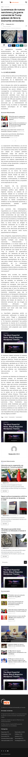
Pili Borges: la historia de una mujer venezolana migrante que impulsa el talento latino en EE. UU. (17, 660)
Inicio (2, 6)
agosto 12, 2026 (13, 121)
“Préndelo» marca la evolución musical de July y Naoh (16, 595)
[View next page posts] (15, 141)
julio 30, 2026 (12, 606)
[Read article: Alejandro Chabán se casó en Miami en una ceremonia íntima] (4, 646)
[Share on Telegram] (17, 45)
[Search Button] (26, 2)
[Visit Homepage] (13, 2)
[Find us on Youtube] (7, 751)
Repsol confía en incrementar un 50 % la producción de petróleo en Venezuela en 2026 (18, 124)
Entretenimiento (5, 738)
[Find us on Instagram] (5, 751)
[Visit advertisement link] (14, 342)
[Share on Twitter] (13, 45)
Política (17, 734)
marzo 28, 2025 (7, 26)
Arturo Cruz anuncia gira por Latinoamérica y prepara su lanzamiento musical (15, 603)
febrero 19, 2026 (21, 131)
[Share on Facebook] (9, 45)
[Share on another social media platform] (25, 45)
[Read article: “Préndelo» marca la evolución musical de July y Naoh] (4, 596)
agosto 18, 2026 (12, 655)
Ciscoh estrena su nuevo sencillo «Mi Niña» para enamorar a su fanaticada (17, 617)
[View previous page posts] (13, 141)
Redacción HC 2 (10, 24)
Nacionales (18, 732)
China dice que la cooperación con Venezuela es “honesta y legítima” (17, 118)
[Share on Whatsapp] (21, 45)
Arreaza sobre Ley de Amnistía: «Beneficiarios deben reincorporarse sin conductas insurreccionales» (12, 135)
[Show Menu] (2, 2)
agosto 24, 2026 (6, 640)
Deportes (3, 732)
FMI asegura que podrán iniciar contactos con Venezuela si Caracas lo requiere (13, 530)
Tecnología (18, 738)
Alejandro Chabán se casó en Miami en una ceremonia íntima (16, 645)
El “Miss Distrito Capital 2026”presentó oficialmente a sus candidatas (17, 652)
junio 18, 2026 (12, 127)
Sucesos (17, 736)
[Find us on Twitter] (3, 751)
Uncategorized (19, 740)
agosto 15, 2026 (12, 598)
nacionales (19, 417)
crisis (6, 417)
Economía (7, 6)
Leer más (5, 491)
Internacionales (5, 740)
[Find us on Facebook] (1, 751)
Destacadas (4, 734)
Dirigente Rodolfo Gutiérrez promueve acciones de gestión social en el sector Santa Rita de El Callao (13, 637)
